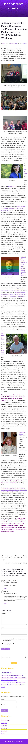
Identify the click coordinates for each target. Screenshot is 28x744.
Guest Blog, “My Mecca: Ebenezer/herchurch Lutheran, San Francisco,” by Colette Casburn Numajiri (14, 557)
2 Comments (3, 45)
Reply (5, 588)
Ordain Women (12, 186)
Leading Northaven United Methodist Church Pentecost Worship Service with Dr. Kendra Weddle (13, 685)
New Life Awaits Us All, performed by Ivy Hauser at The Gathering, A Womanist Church (13, 676)
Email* (3, 705)
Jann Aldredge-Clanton (14, 6)
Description (4, 723)
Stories (3, 733)
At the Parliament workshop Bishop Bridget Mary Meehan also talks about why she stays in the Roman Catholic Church (14, 490)
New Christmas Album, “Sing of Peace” (15, 563)
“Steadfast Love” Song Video (9, 680)
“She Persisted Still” (6, 672)
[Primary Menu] (14, 14)
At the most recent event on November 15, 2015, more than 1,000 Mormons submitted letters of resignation (13, 294)
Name (2, 627)
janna (3, 43)
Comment (3, 613)
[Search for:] (14, 657)
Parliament (8, 395)
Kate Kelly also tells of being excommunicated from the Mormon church (13, 208)
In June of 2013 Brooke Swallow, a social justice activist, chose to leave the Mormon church (24, 266)
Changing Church (5, 720)
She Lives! (25, 43)
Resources (4, 728)
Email (2, 633)
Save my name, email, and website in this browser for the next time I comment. (15, 639)
